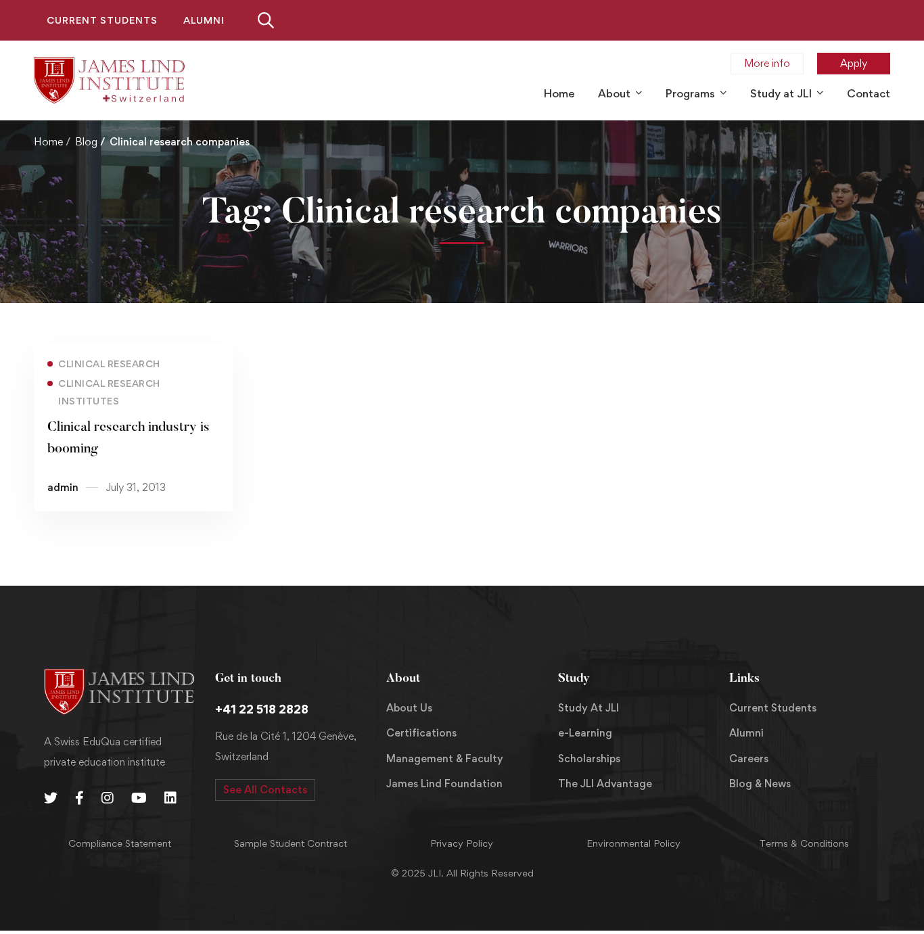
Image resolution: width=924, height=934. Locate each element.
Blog (86, 141)
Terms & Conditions (804, 843)
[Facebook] (79, 798)
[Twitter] (50, 798)
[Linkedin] (170, 798)
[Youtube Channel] (139, 798)
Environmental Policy (633, 843)
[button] (265, 790)
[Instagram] (107, 798)
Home (48, 141)
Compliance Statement (119, 843)
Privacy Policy (461, 843)
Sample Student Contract (290, 843)
